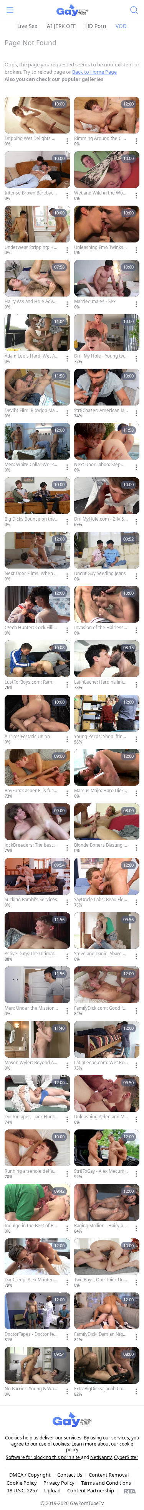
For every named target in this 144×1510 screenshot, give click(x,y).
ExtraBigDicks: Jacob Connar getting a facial (100, 1388)
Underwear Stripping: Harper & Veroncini (31, 247)
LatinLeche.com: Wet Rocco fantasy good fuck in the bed (100, 1062)
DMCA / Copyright (30, 1474)
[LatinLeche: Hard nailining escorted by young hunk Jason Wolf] (107, 665)
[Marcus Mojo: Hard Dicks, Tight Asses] (107, 774)
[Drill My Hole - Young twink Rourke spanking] (107, 339)
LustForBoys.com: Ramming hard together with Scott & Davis (31, 682)
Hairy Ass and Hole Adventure (31, 301)
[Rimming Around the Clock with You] (107, 122)
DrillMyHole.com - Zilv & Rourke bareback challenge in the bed (100, 519)
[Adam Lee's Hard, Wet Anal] (37, 339)
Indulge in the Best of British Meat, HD (31, 1225)
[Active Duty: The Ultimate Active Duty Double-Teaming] (37, 937)
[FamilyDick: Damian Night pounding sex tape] (107, 1317)
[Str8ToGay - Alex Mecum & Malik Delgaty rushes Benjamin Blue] (107, 1154)
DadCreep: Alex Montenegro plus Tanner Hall (30, 1280)
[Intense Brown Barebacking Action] (37, 176)
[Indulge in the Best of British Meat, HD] (37, 1209)
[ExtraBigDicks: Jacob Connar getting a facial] (107, 1372)
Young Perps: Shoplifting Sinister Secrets (99, 736)
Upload (52, 1490)
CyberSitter (126, 1457)
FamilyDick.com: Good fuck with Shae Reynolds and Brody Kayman (101, 1008)
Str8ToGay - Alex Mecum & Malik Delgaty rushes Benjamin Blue (100, 1171)
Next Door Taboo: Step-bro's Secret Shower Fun (100, 464)
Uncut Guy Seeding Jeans (100, 573)
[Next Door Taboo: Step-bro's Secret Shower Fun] (107, 448)
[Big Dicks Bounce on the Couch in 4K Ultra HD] (37, 502)
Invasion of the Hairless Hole (99, 627)
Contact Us (69, 1474)
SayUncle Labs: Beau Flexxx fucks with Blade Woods (100, 899)
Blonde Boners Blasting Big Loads (100, 845)
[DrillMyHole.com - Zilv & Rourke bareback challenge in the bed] (107, 502)
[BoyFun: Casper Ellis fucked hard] (37, 774)
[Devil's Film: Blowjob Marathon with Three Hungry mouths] (37, 394)
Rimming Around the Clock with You (100, 138)
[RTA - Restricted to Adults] (130, 1491)
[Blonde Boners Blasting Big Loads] (107, 828)
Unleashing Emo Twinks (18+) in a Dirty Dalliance (99, 247)
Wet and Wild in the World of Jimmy (100, 193)
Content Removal (109, 1474)
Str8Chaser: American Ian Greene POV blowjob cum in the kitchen (101, 410)
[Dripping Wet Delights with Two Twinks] (37, 122)
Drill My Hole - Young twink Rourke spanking (101, 356)
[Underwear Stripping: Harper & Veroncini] (37, 231)
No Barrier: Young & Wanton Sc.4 (31, 1388)
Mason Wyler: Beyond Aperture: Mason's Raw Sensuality (31, 1062)
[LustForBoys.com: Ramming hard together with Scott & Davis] (37, 665)
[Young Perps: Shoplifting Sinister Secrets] (107, 720)
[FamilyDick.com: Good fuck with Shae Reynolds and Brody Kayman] (107, 991)
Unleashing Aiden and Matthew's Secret (100, 1116)
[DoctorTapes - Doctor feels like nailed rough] (37, 1317)
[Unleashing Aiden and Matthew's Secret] (107, 1100)
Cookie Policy (22, 1482)
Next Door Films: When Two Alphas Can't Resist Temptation (31, 573)
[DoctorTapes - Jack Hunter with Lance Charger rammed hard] (37, 1100)
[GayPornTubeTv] (72, 10)
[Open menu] (10, 10)
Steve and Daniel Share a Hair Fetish (99, 953)
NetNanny (101, 1457)
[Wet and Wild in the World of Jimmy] (107, 176)
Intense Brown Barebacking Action (31, 193)
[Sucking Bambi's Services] (37, 883)
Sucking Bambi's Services (31, 899)
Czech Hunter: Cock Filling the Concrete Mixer (30, 627)
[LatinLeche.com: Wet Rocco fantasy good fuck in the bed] (107, 1046)
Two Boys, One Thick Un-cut (100, 1280)
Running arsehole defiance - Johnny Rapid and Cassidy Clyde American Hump (31, 1171)
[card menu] (67, 141)
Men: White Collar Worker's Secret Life (30, 464)
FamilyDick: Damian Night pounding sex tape (100, 1334)
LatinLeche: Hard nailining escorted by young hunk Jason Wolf (100, 682)
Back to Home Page (94, 71)
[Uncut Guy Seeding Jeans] (107, 557)
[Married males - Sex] (107, 285)
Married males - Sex (95, 301)
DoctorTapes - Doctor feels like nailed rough (31, 1334)
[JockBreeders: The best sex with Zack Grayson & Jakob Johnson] (37, 828)
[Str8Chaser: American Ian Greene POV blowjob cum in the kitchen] (107, 394)
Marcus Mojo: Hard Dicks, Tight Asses (100, 790)
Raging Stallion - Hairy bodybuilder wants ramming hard (101, 1225)
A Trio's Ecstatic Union (27, 736)
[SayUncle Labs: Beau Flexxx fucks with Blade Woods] (107, 883)
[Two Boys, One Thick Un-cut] (107, 1263)
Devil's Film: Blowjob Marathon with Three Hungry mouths (31, 410)
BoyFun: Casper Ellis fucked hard (30, 790)
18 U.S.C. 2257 (22, 1490)
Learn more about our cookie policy (99, 1447)
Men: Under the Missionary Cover (31, 1008)
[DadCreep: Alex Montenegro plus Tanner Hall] (37, 1263)
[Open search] (134, 10)
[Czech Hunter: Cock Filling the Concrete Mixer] (37, 611)
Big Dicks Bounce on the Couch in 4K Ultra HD (30, 519)
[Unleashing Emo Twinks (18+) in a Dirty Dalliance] (107, 231)
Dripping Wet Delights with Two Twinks (31, 138)
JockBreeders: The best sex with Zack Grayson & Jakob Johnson (31, 845)
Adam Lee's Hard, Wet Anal (31, 356)
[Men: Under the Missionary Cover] (37, 991)
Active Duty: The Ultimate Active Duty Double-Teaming (31, 953)
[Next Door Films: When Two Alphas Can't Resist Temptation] (37, 557)
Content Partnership (90, 1490)
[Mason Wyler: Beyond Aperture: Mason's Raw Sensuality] (37, 1046)
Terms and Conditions (106, 1482)
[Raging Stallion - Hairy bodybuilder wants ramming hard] (107, 1209)
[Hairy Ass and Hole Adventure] (37, 285)
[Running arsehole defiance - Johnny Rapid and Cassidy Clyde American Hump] (37, 1154)
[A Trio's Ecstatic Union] (37, 720)
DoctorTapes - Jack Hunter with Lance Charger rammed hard (31, 1116)
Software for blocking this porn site (43, 1457)
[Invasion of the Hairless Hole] (107, 611)
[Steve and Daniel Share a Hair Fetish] (107, 937)
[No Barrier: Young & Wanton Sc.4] (37, 1372)
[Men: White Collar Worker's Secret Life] (37, 448)
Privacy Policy (58, 1482)
